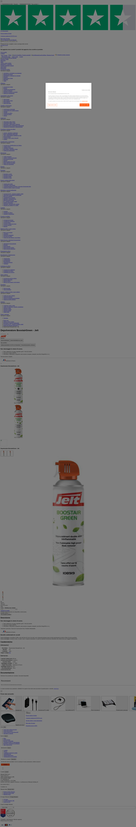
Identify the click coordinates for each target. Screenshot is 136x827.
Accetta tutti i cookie (84, 104)
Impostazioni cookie (52, 104)
